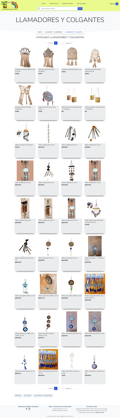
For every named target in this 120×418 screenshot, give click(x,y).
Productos (54, 3)
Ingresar (112, 4)
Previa (51, 43)
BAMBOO (18, 395)
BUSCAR (80, 8)
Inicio (44, 3)
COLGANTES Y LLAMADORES (53, 32)
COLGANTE (27, 395)
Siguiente (68, 43)
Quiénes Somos (67, 3)
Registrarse (81, 3)
